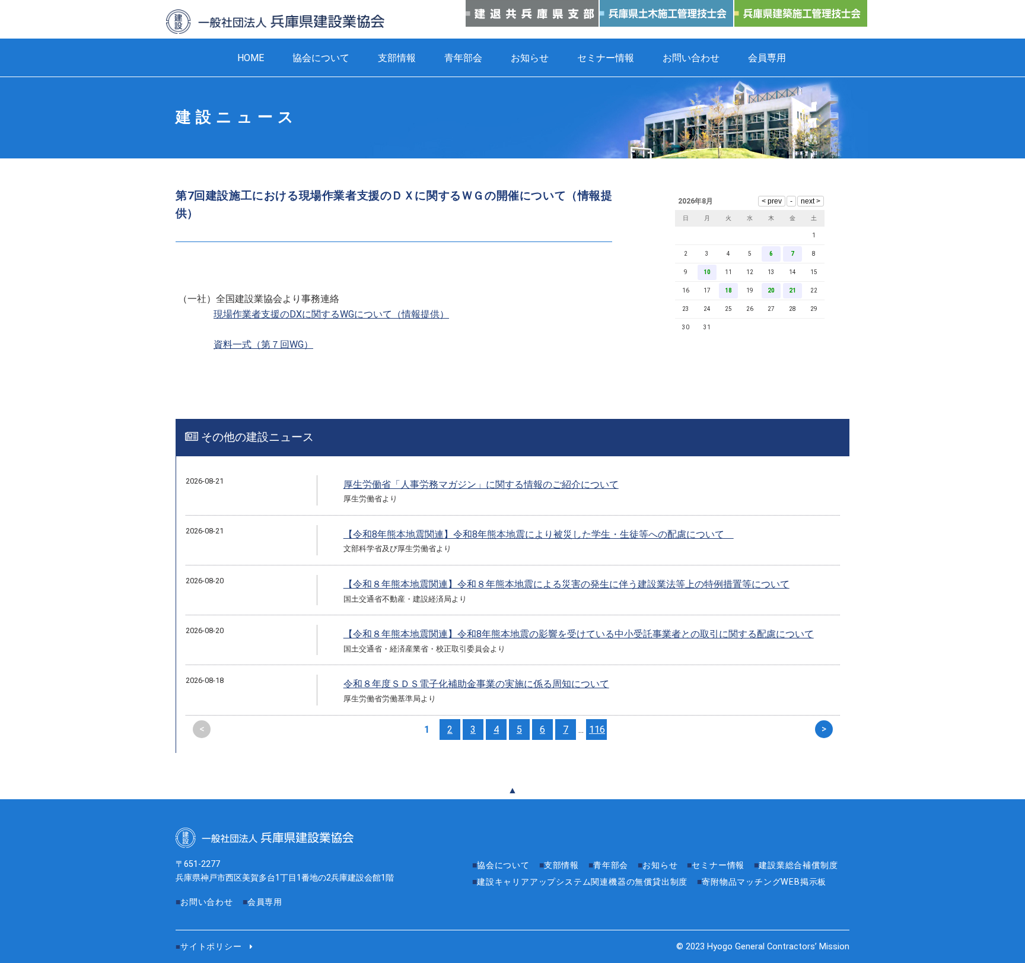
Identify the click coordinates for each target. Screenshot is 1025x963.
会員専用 (767, 57)
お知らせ (530, 57)
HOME (250, 57)
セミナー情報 (605, 57)
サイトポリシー (211, 947)
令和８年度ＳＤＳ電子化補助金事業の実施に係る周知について (476, 683)
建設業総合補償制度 (798, 865)
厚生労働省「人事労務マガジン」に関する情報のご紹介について (481, 484)
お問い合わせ (691, 57)
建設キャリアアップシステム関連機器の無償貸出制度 (582, 882)
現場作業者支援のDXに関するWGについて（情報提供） (331, 314)
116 (597, 729)
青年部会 (463, 57)
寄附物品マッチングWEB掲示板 (764, 882)
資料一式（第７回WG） (263, 344)
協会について (320, 57)
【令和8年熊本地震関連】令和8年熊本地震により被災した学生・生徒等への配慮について (538, 534)
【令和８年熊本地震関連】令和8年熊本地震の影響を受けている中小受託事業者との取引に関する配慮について (578, 634)
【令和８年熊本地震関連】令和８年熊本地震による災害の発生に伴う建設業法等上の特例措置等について (566, 584)
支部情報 (397, 57)
